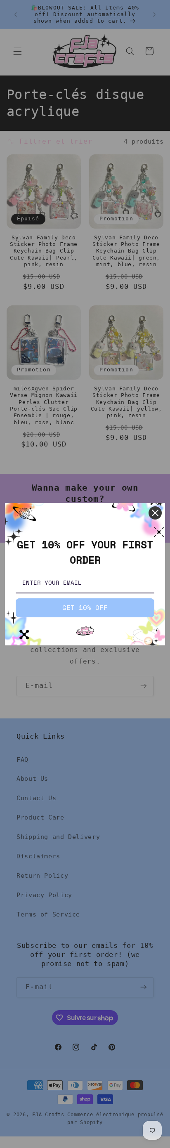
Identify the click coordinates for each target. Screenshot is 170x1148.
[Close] (155, 513)
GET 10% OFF (85, 607)
